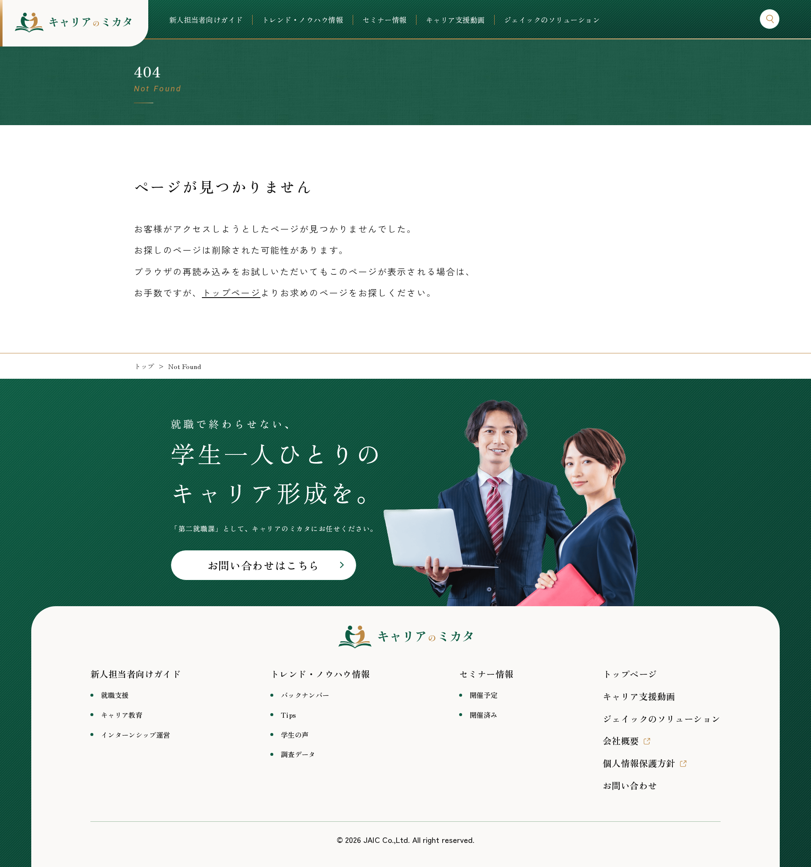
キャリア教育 (121, 715)
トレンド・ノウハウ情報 (302, 20)
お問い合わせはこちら (263, 565)
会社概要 (621, 740)
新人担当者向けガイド (206, 20)
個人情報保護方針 (639, 763)
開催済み (483, 715)
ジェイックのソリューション (552, 20)
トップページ (231, 292)
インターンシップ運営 (135, 735)
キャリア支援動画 (455, 20)
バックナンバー (305, 695)
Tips (288, 715)
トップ (144, 366)
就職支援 (114, 695)
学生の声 (294, 735)
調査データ (298, 754)
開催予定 (483, 695)
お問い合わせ (630, 785)
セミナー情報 (384, 20)
